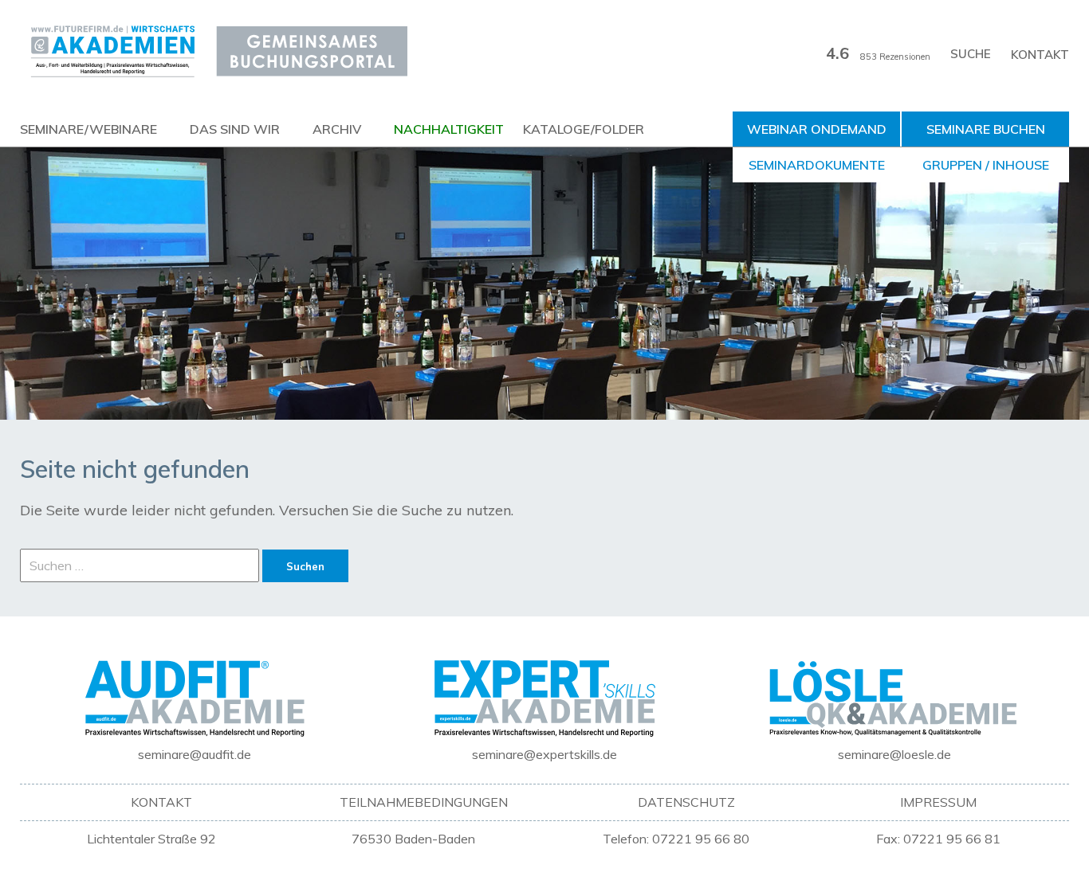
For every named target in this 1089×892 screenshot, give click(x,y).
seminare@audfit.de (194, 754)
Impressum (938, 802)
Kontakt (1040, 54)
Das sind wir (235, 129)
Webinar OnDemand (817, 129)
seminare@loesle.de (894, 754)
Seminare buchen (985, 129)
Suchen (305, 566)
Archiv (337, 129)
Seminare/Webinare (88, 129)
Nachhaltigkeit (449, 129)
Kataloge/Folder (583, 129)
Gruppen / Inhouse (985, 165)
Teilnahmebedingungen (424, 802)
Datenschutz (686, 802)
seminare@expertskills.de (544, 754)
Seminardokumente (817, 165)
